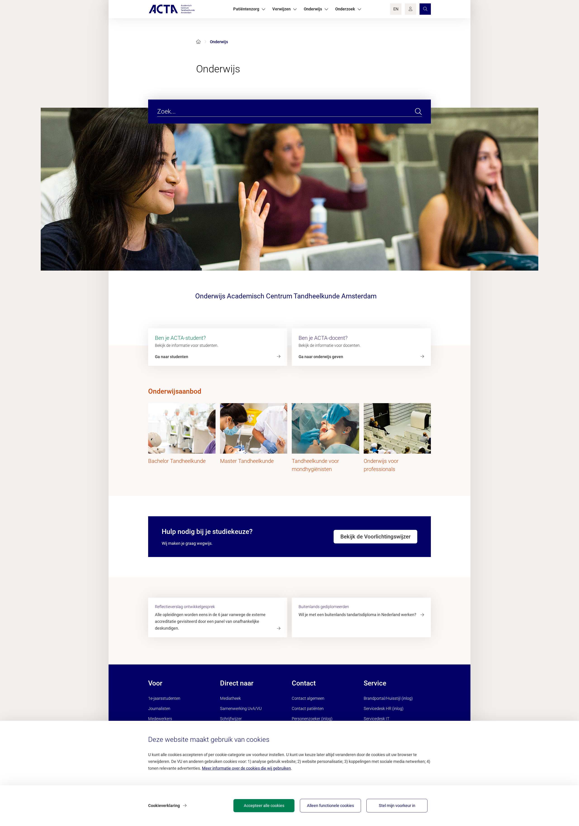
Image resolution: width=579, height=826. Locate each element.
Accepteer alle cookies (264, 805)
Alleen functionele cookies (330, 805)
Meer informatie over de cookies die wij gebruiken (246, 768)
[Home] (198, 41)
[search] (418, 111)
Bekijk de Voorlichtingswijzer (375, 536)
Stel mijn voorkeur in (397, 805)
